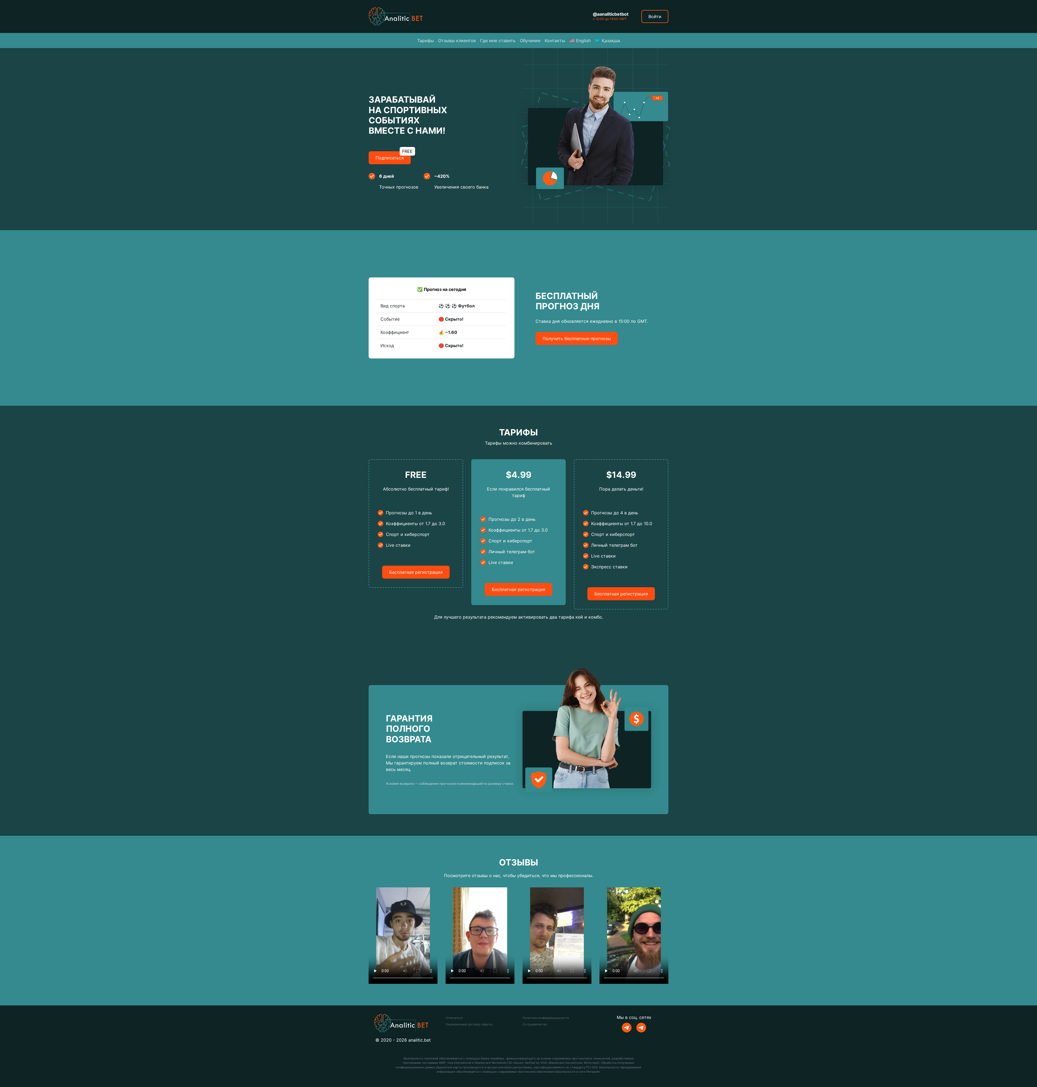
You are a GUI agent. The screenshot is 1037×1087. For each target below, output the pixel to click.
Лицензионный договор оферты (469, 1024)
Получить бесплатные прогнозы (577, 338)
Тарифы (425, 40)
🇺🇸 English (580, 40)
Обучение (530, 40)
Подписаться (393, 155)
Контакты (555, 40)
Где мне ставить (498, 40)
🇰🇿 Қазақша (607, 40)
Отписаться (454, 1018)
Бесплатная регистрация (416, 572)
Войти (654, 16)
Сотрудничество (535, 1024)
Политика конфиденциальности (546, 1018)
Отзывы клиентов (457, 40)
